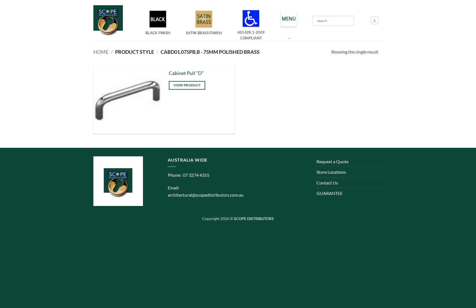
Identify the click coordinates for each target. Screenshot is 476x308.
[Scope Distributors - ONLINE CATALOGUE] (109, 20)
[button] (374, 20)
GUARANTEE (330, 193)
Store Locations (331, 172)
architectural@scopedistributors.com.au (206, 194)
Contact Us (327, 182)
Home (101, 52)
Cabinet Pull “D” (186, 73)
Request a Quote (332, 161)
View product (187, 85)
